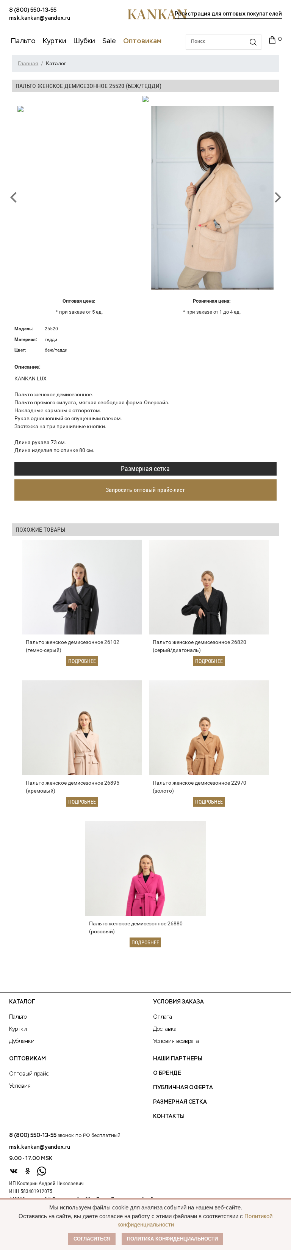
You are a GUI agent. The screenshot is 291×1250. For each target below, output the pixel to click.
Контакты (169, 1116)
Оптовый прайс (29, 1074)
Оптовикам (27, 1059)
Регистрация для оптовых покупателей (228, 14)
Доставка (165, 1029)
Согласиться (92, 1239)
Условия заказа (178, 1002)
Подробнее (82, 661)
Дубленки (21, 1041)
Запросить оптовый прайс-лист (145, 489)
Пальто (18, 1017)
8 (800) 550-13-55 (32, 10)
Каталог (22, 1002)
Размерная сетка (145, 469)
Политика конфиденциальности (172, 1239)
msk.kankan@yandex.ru (39, 18)
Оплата (162, 1017)
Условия (20, 1086)
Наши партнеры (177, 1059)
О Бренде (167, 1073)
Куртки (18, 1029)
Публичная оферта (183, 1087)
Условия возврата (176, 1041)
